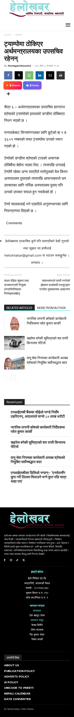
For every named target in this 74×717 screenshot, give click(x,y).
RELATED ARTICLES (19, 308)
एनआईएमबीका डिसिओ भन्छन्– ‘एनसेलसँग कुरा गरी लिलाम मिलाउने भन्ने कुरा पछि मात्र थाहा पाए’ (38, 476)
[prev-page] (6, 377)
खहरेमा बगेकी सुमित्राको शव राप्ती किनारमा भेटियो (38, 444)
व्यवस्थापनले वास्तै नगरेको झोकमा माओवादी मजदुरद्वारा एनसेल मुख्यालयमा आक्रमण (54, 285)
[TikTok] (17, 560)
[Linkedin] (40, 75)
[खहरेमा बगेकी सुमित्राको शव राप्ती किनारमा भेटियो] (14, 343)
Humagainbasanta (19, 65)
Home (7, 34)
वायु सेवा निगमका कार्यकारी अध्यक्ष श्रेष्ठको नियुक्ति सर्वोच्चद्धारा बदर (38, 459)
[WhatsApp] (29, 75)
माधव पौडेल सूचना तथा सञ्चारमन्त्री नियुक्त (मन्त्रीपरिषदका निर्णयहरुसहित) (16, 287)
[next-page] (13, 377)
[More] (8, 94)
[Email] (50, 75)
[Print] (61, 75)
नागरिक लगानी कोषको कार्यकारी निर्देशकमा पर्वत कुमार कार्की (38, 429)
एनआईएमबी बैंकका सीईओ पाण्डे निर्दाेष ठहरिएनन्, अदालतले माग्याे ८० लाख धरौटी (38, 414)
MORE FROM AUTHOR (51, 308)
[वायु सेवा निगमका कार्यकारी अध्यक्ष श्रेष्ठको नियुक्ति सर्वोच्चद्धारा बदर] (14, 363)
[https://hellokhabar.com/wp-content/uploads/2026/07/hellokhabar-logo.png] (35, 10)
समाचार (18, 34)
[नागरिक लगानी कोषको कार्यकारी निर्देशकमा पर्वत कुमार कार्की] (14, 323)
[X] (19, 75)
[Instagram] (11, 560)
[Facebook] (8, 75)
